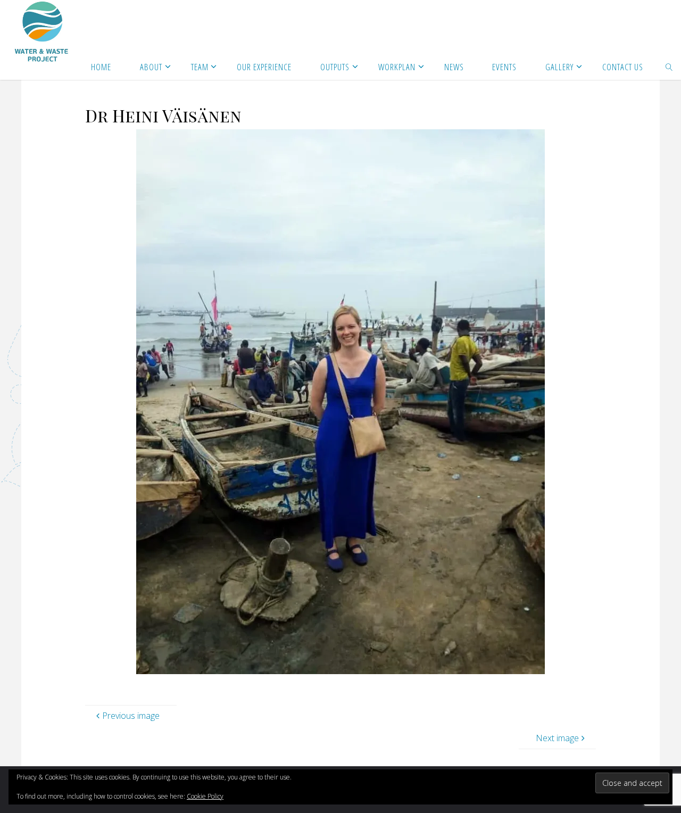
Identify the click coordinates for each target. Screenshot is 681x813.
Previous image (131, 715)
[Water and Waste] (42, 32)
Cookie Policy (205, 796)
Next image (557, 738)
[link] (669, 66)
